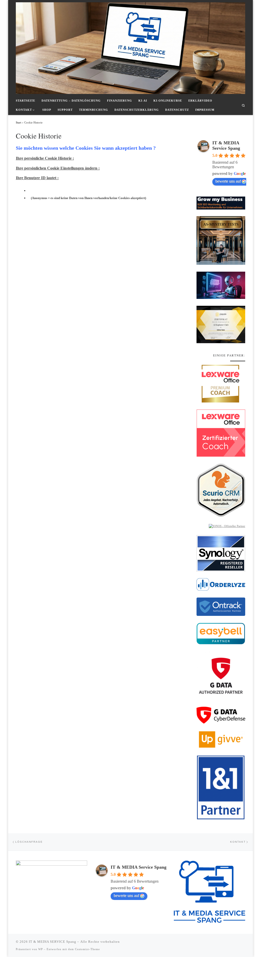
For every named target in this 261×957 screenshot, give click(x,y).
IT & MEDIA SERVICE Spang (52, 942)
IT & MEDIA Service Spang (226, 145)
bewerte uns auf (228, 181)
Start (18, 122)
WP (40, 949)
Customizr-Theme (87, 949)
